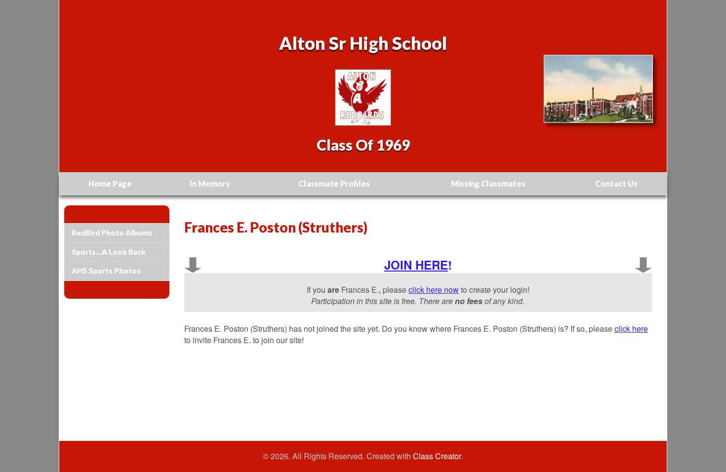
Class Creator (437, 456)
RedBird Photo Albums (112, 232)
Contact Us (616, 183)
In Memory (210, 183)
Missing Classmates (488, 183)
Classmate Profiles (334, 183)
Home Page (110, 183)
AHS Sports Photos (106, 270)
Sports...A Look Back (109, 251)
